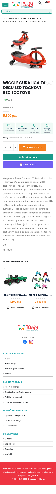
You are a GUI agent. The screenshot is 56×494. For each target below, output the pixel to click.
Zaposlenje (10, 443)
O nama (8, 438)
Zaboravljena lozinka (15, 368)
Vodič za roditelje (13, 420)
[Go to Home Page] (3, 18)
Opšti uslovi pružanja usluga (18, 392)
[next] (51, 83)
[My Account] (39, 3)
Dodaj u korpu (34, 147)
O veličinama (11, 425)
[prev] (47, 83)
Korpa (8, 373)
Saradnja (9, 449)
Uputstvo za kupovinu (15, 415)
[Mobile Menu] (5, 5)
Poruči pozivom (29, 157)
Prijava (8, 358)
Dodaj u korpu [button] (17, 307)
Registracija (10, 363)
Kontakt (8, 454)
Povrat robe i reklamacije (16, 402)
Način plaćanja (12, 386)
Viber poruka (29, 164)
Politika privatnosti (13, 397)
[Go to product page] (15, 280)
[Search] (48, 11)
